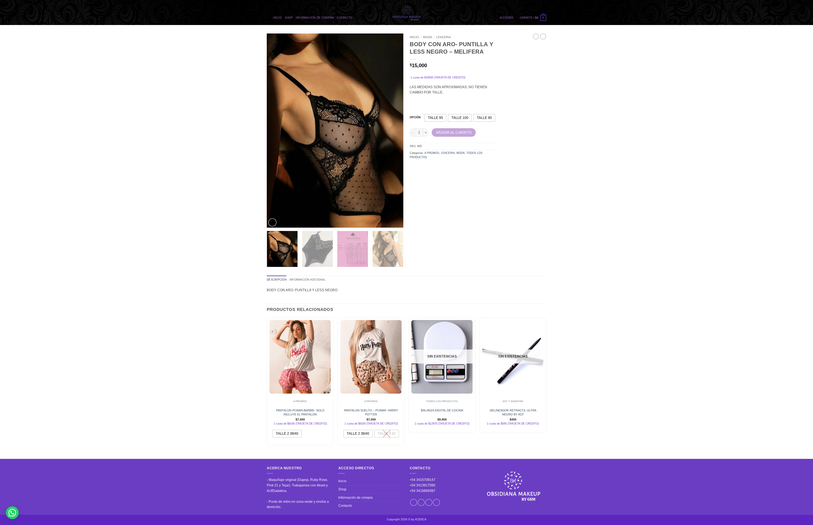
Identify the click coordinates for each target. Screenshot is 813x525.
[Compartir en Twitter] (421, 166)
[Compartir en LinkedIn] (444, 166)
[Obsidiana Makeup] (406, 12)
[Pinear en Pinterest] (436, 166)
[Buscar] (268, 18)
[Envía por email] (428, 166)
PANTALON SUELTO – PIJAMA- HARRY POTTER (371, 412)
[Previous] (275, 130)
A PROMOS (431, 153)
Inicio (277, 17)
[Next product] (536, 36)
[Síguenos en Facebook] (413, 502)
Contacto (344, 17)
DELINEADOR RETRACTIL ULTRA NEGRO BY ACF (513, 412)
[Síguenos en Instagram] (421, 502)
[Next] (395, 130)
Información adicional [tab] (307, 279)
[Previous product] (543, 36)
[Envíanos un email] (428, 502)
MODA (427, 37)
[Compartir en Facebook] (413, 166)
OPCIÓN (415, 117)
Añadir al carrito (454, 132)
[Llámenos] (436, 502)
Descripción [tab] (276, 279)
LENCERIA (443, 37)
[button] (506, 18)
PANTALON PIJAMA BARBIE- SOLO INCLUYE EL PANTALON (300, 412)
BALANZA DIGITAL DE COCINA (442, 410)
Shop (289, 17)
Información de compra (315, 17)
